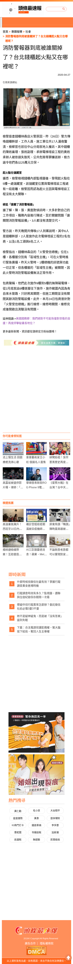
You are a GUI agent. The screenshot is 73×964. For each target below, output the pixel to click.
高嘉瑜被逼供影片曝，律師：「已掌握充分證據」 (13, 487)
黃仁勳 (17, 811)
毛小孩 (36, 810)
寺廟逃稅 (36, 832)
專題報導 (16, 31)
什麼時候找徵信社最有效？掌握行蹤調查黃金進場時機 (38, 583)
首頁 (5, 31)
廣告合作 (30, 943)
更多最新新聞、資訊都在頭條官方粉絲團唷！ (30, 331)
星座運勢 (18, 818)
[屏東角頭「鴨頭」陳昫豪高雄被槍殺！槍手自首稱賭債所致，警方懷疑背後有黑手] (59, 515)
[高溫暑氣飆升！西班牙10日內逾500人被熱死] (13, 515)
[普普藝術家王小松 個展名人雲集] (36, 448)
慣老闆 (17, 832)
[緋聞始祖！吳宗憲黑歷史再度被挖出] (59, 448)
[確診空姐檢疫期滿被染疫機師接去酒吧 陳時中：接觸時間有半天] (36, 515)
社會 (28, 31)
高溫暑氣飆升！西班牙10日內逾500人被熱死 (12, 529)
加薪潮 (55, 832)
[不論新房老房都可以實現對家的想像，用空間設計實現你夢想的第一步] (59, 540)
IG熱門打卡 (18, 825)
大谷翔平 (55, 810)
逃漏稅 (17, 839)
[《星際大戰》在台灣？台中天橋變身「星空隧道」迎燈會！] (59, 473)
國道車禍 (36, 825)
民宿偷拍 (55, 839)
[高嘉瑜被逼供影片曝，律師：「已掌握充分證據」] (13, 473)
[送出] (63, 9)
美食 (36, 818)
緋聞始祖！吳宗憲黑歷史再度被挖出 (58, 462)
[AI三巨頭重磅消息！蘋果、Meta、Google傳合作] (36, 540)
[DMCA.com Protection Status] (36, 950)
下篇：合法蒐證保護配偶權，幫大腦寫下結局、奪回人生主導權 (38, 629)
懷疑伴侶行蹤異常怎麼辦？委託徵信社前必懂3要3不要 (38, 606)
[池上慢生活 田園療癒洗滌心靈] (13, 448)
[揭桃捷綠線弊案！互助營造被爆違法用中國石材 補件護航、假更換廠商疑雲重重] (13, 540)
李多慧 (55, 825)
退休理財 (55, 818)
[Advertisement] (36, 392)
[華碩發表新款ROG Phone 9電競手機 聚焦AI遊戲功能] (36, 473)
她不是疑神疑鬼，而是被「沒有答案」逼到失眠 (39, 618)
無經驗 (36, 839)
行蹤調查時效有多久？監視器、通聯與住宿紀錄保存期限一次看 (38, 595)
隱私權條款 (46, 943)
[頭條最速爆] (23, 9)
